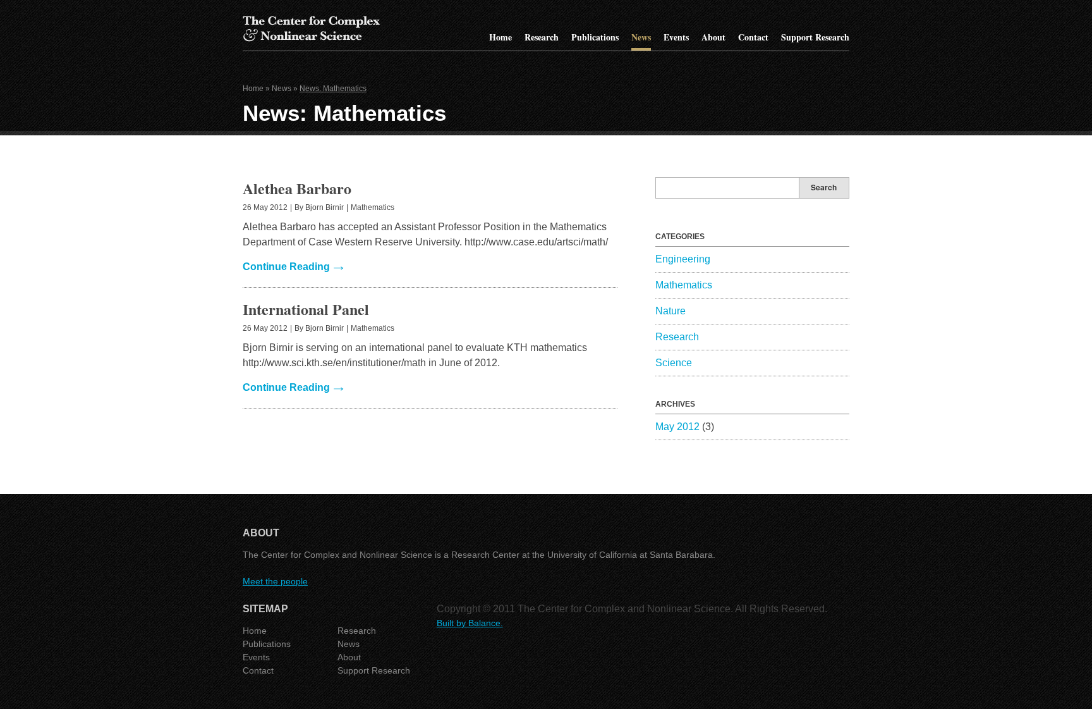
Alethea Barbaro (297, 188)
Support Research (815, 37)
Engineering (682, 259)
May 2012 (677, 426)
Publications (595, 37)
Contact (753, 37)
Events (676, 37)
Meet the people (275, 581)
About (713, 37)
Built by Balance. (470, 623)
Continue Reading (286, 266)
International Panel (306, 309)
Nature (670, 310)
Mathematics (372, 207)
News (641, 37)
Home (500, 37)
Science (673, 362)
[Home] (311, 39)
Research (542, 37)
